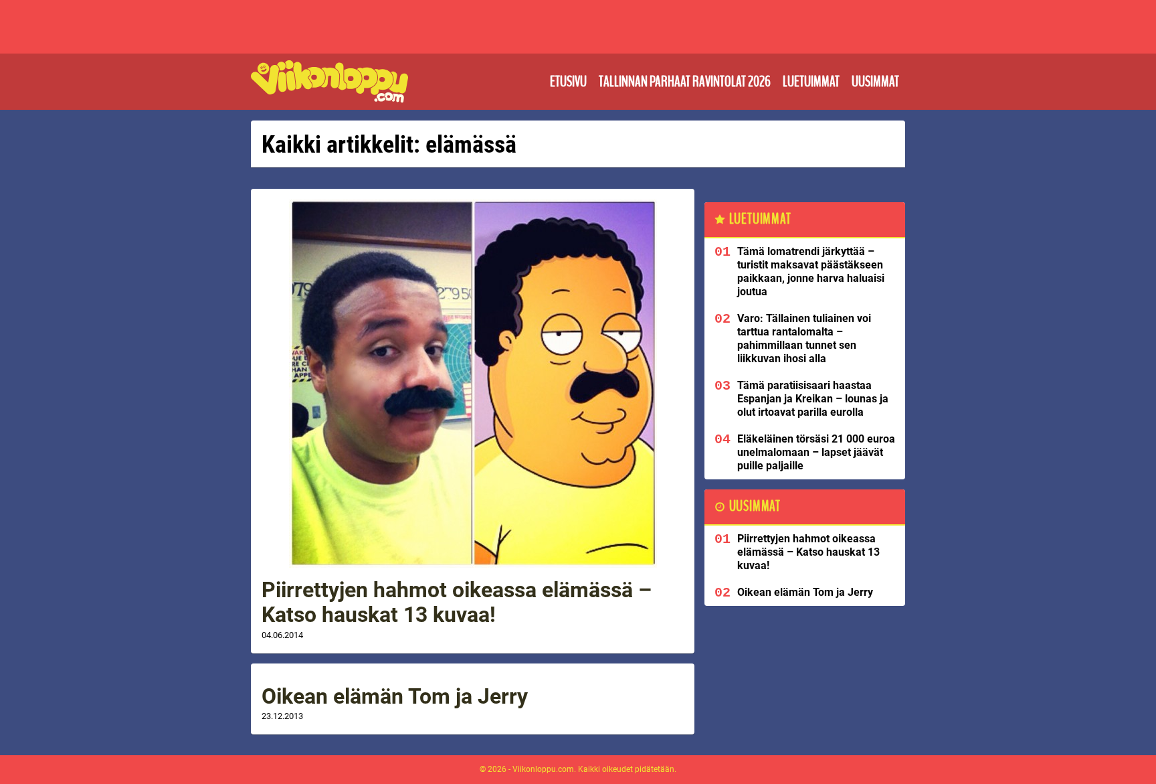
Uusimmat (875, 82)
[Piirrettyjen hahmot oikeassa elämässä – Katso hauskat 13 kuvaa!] (473, 384)
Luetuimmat (811, 82)
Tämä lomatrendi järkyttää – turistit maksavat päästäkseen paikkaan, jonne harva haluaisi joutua (810, 271)
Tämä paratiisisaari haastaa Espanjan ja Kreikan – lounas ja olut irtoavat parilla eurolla (812, 398)
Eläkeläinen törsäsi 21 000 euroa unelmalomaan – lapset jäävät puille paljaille (816, 452)
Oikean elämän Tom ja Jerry (395, 696)
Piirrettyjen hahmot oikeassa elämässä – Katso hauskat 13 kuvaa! (457, 602)
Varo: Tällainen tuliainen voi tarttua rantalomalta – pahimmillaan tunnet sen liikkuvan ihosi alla (804, 338)
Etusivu (568, 82)
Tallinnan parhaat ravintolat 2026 (685, 82)
